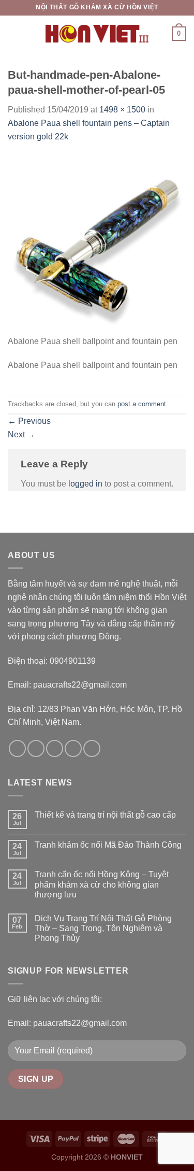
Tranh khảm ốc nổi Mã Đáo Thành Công (108, 844)
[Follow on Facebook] (17, 748)
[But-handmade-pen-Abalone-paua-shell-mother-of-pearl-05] (97, 244)
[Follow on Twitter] (54, 748)
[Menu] (14, 33)
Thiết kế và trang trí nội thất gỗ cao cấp (105, 814)
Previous (29, 421)
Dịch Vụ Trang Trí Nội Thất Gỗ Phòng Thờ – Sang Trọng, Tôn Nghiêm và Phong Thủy (103, 928)
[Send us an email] (73, 748)
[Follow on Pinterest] (91, 748)
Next (21, 434)
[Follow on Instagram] (35, 748)
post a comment (141, 404)
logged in (85, 483)
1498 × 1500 (122, 109)
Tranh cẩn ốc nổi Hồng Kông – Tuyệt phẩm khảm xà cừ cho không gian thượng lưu (102, 884)
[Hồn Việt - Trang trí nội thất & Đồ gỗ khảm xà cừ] (97, 33)
